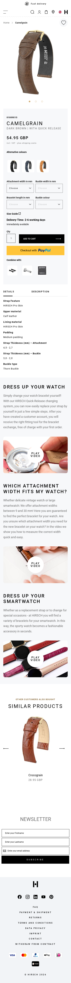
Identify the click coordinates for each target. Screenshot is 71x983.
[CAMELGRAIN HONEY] (43, 166)
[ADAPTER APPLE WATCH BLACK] (12, 270)
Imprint (35, 933)
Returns (35, 917)
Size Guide (12, 213)
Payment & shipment (35, 912)
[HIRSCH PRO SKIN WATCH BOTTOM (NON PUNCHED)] (42, 270)
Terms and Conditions (35, 923)
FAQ (35, 907)
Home (6, 22)
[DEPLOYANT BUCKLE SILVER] (27, 270)
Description (40, 291)
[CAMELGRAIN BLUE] (28, 166)
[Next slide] (62, 749)
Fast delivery (38, 4)
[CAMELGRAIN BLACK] (13, 166)
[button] (29, 101)
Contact (35, 939)
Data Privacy (35, 928)
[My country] (60, 12)
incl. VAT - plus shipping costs (21, 143)
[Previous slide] (9, 749)
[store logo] (66, 12)
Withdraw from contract (35, 944)
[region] (35, 4)
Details (8, 291)
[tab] (16, 291)
